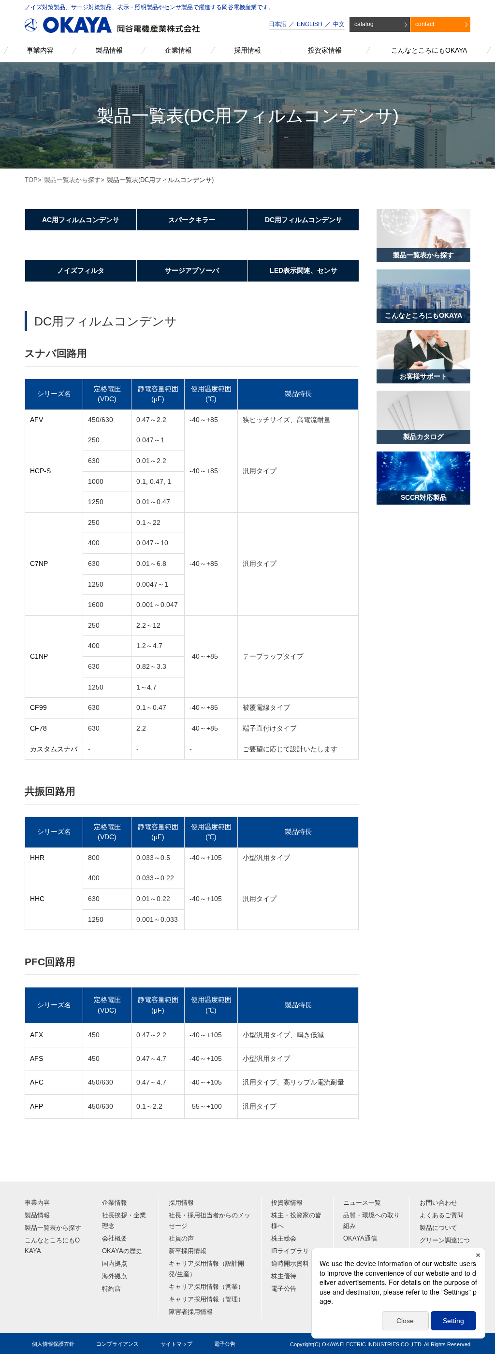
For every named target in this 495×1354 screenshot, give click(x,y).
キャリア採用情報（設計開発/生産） (206, 1269)
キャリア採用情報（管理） (206, 1299)
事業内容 (37, 1202)
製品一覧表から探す (72, 179)
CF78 (38, 728)
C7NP (39, 563)
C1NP (39, 656)
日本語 (277, 24)
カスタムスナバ (53, 749)
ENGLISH (309, 24)
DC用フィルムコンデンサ (303, 220)
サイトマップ (176, 1344)
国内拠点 (114, 1263)
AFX (36, 1035)
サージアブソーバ (192, 270)
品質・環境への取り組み (371, 1220)
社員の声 (181, 1238)
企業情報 (114, 1202)
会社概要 (114, 1238)
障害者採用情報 (191, 1311)
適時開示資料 (290, 1263)
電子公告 (283, 1288)
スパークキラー (192, 220)
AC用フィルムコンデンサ (80, 220)
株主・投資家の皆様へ (296, 1220)
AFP (36, 1106)
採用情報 (181, 1202)
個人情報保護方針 (53, 1344)
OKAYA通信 (360, 1238)
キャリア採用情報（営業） (206, 1286)
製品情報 (37, 1215)
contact (424, 24)
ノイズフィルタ (80, 270)
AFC (37, 1082)
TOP (31, 179)
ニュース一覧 (362, 1202)
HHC (37, 899)
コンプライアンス (117, 1344)
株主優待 (283, 1276)
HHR (37, 857)
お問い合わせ (438, 1202)
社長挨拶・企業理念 (124, 1220)
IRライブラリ (290, 1251)
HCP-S (40, 471)
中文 (339, 24)
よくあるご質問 (442, 1215)
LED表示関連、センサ (303, 270)
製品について (438, 1227)
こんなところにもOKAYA (52, 1246)
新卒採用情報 (187, 1251)
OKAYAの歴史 (122, 1251)
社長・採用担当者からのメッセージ (209, 1220)
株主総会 (283, 1238)
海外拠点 (114, 1276)
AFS (36, 1058)
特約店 (111, 1288)
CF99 (38, 707)
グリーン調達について (445, 1246)
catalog (364, 24)
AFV (36, 419)
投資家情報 (287, 1202)
